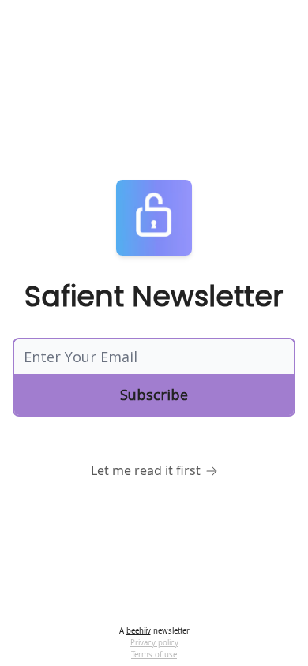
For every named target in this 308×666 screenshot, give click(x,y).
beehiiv (138, 631)
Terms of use (154, 654)
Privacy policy (154, 643)
